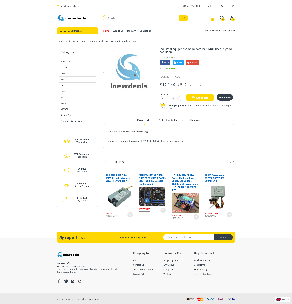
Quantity (164, 94)
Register (214, 6)
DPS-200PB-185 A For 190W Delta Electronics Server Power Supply (118, 177)
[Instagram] (72, 281)
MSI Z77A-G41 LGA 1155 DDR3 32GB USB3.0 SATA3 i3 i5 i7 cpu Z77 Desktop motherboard (152, 179)
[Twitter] (65, 281)
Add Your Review (167, 57)
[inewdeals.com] (72, 17)
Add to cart (202, 97)
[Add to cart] (130, 214)
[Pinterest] (79, 281)
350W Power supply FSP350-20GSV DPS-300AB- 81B (215, 177)
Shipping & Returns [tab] (171, 120)
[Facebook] (58, 281)
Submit (223, 237)
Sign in (224, 6)
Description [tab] (144, 120)
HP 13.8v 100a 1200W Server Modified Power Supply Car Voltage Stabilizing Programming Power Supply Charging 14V (185, 182)
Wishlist (165, 77)
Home (60, 41)
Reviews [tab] (195, 120)
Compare (181, 77)
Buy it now (225, 97)
